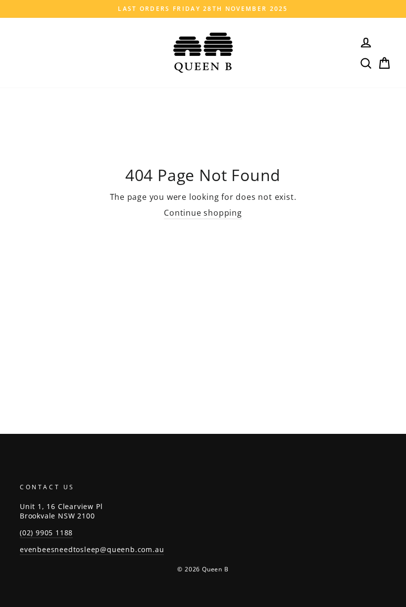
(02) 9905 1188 (46, 532)
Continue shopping (203, 212)
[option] (203, 9)
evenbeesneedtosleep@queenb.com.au (92, 549)
